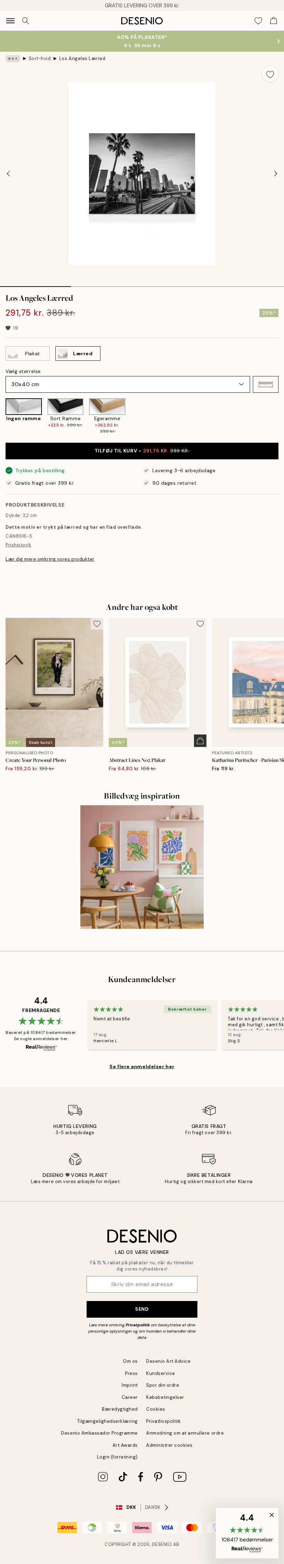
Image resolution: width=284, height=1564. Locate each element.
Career (130, 1397)
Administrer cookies (169, 1445)
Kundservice (160, 1373)
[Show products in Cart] (273, 20)
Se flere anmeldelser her (141, 1066)
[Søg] (25, 20)
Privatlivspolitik (163, 1421)
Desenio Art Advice (168, 1361)
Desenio (162, 1544)
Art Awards (125, 1445)
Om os (130, 1361)
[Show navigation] (10, 20)
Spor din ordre (162, 1385)
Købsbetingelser (165, 1397)
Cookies (155, 1409)
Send (142, 1309)
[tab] (35, 284)
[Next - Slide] (275, 173)
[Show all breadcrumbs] (13, 58)
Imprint (130, 1385)
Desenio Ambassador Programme (99, 1433)
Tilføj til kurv (142, 451)
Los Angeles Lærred (82, 58)
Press (131, 1373)
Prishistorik (18, 545)
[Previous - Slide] (8, 173)
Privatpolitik (138, 1325)
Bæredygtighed (120, 1409)
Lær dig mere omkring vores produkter (50, 559)
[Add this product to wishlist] (270, 74)
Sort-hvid (40, 58)
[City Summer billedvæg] (142, 867)
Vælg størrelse (23, 371)
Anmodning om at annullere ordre (185, 1433)
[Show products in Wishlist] (258, 20)
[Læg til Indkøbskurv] (200, 740)
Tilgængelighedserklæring (107, 1421)
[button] (265, 384)
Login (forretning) (117, 1457)
